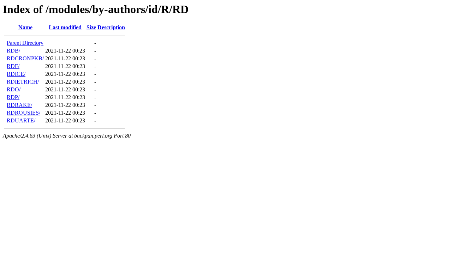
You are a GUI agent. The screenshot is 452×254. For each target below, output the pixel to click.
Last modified (65, 27)
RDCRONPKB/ (25, 58)
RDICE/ (16, 74)
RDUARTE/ (21, 120)
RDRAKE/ (19, 105)
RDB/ (13, 51)
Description (111, 27)
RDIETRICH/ (23, 82)
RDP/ (13, 97)
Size (91, 27)
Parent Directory (25, 43)
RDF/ (13, 66)
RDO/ (13, 89)
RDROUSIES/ (23, 113)
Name (25, 27)
